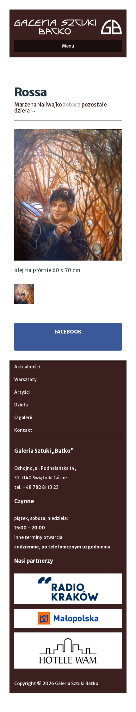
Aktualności (27, 367)
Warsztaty (25, 379)
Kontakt (23, 430)
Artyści (22, 392)
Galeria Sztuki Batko (68, 26)
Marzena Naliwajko (38, 104)
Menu (68, 46)
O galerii (23, 417)
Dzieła (21, 405)
